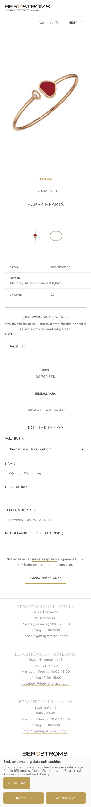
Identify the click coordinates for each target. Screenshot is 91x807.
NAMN (10, 463)
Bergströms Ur (28, 7)
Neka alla (23, 798)
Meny (72, 22)
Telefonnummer (20, 510)
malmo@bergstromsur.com (45, 731)
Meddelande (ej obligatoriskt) (34, 533)
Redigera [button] (16, 783)
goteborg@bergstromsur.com (45, 683)
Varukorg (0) (49, 22)
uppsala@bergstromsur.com (45, 635)
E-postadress (18, 486)
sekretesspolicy (44, 559)
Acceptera (66, 798)
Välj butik (14, 438)
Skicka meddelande (45, 578)
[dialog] (45, 782)
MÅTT (8, 334)
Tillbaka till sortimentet (45, 410)
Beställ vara (45, 393)
